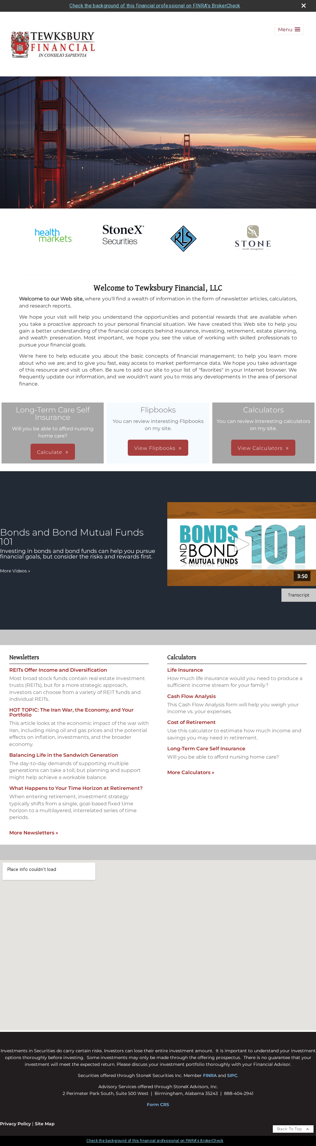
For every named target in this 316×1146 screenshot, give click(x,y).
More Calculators (190, 772)
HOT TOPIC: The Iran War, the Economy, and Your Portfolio (71, 712)
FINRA (210, 1075)
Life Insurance (185, 670)
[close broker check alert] (303, 5)
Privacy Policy (15, 1124)
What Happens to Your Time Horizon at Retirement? (76, 788)
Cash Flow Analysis (191, 696)
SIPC (232, 1075)
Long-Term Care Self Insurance (206, 749)
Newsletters (24, 657)
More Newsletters (33, 833)
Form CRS (158, 1104)
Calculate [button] (49, 452)
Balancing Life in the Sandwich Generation (63, 755)
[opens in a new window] (54, 248)
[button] (289, 29)
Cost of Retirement (191, 722)
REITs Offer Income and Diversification (58, 670)
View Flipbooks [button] (155, 448)
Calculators (181, 657)
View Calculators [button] (260, 448)
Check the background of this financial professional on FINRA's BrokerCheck (154, 6)
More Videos (15, 571)
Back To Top (290, 1129)
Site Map (45, 1124)
